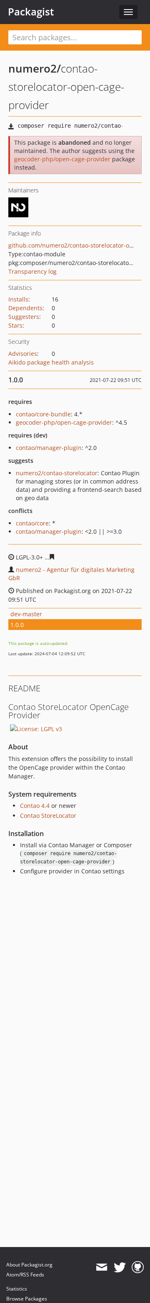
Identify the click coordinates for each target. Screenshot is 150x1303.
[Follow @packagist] (120, 1267)
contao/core (32, 523)
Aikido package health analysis (51, 362)
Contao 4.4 (35, 806)
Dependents (25, 308)
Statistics (16, 1288)
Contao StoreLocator (48, 815)
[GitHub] (138, 1267)
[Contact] (101, 1267)
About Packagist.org (29, 1264)
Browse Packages (26, 1298)
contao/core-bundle (43, 414)
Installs (18, 299)
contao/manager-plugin (49, 448)
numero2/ (34, 68)
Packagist (31, 11)
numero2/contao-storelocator (57, 473)
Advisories (22, 353)
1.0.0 (17, 625)
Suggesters (23, 317)
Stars (15, 325)
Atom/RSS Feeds (25, 1274)
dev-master (26, 614)
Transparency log (32, 271)
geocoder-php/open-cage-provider (62, 159)
